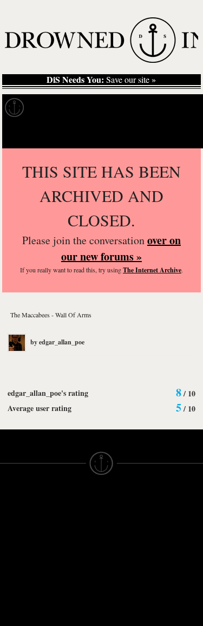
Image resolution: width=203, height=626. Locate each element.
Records (53, 107)
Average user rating (39, 408)
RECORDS (20, 581)
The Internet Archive (152, 270)
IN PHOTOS (22, 571)
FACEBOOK (73, 585)
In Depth (105, 107)
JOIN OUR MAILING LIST (70, 532)
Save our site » (101, 79)
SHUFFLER (72, 605)
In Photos (159, 107)
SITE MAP (19, 542)
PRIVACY (119, 532)
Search (179, 135)
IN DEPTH (19, 561)
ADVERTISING (129, 542)
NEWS (12, 551)
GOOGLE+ (71, 575)
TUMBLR (67, 614)
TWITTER (69, 595)
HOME (12, 532)
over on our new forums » (121, 248)
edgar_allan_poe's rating (48, 393)
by (56, 342)
